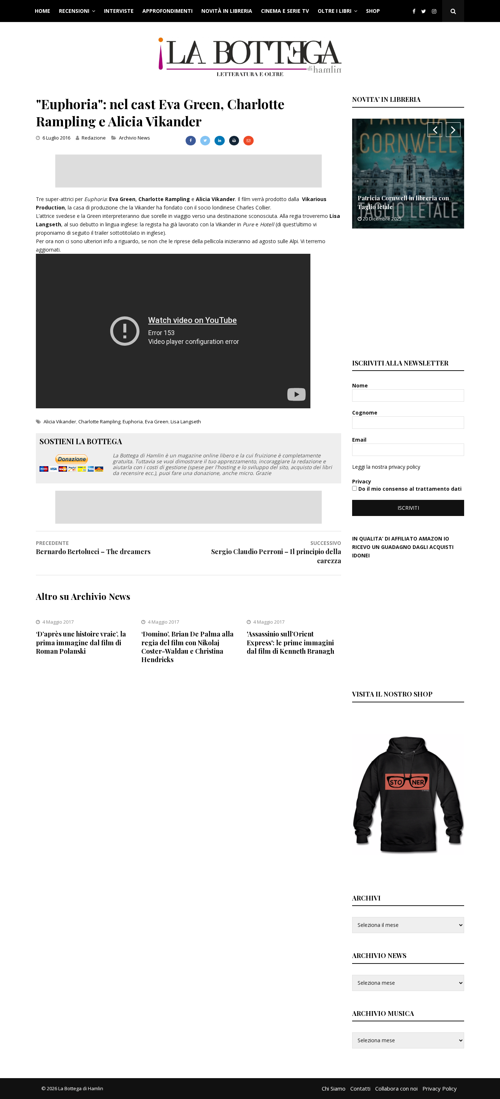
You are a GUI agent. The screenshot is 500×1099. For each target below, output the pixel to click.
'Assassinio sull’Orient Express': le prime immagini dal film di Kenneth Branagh (290, 643)
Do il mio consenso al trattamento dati (409, 488)
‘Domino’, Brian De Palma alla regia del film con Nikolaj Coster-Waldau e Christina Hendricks (187, 647)
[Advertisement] (188, 171)
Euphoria (133, 421)
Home (42, 10)
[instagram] (435, 11)
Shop (373, 10)
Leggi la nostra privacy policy (386, 466)
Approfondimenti (167, 10)
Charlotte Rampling (99, 421)
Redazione (94, 137)
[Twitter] (423, 11)
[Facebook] (414, 11)
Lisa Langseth (186, 421)
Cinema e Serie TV (285, 10)
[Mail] (248, 140)
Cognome (365, 412)
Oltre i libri (334, 10)
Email (360, 439)
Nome (360, 385)
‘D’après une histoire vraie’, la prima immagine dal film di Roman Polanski (81, 643)
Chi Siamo (334, 1088)
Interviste (119, 10)
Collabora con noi (396, 1088)
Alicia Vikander (60, 421)
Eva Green (156, 421)
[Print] (234, 140)
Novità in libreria (226, 10)
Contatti (360, 1088)
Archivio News (134, 137)
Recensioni (74, 10)
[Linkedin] (219, 140)
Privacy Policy (439, 1088)
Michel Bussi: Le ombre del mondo (408, 207)
